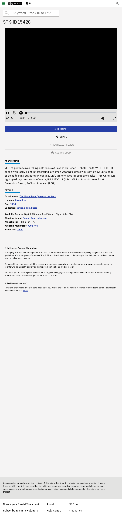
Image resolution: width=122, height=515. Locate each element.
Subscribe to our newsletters (20, 510)
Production (75, 510)
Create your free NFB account (21, 504)
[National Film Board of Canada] (15, 3)
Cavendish (20, 200)
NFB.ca (73, 504)
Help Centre (54, 510)
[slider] (71, 112)
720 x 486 (33, 226)
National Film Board (27, 208)
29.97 (20, 229)
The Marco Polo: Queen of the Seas (38, 196)
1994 (13, 204)
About (50, 504)
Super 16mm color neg (35, 218)
